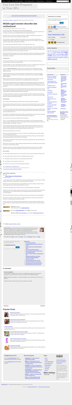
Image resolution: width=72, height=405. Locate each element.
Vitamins (66, 55)
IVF (54, 54)
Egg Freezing (57, 52)
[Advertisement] (54, 6)
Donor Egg (7, 20)
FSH (62, 52)
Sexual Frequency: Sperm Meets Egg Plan (34, 263)
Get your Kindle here (23, 213)
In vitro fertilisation (60, 54)
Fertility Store (49, 1)
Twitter (39, 236)
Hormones (50, 54)
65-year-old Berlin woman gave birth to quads (64, 95)
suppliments (54, 59)
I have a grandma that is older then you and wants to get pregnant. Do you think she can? (33, 367)
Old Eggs (11, 20)
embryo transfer (56, 57)
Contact (9, 1)
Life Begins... (63, 104)
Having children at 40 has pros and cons (33, 264)
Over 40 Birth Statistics (17, 1)
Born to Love (63, 108)
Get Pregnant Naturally (52, 115)
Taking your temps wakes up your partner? (18, 338)
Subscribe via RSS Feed (10, 245)
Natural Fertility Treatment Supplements (17, 319)
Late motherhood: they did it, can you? (33, 260)
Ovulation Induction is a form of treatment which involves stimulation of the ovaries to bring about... (33, 371)
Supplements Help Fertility (15, 345)
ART (51, 50)
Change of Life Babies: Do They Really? (33, 261)
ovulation (61, 57)
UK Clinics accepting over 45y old (32, 249)
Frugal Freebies (64, 76)
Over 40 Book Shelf (30, 1)
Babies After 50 (49, 106)
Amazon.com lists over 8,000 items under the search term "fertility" (24, 15)
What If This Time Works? (15, 312)
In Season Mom (50, 92)
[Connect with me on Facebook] (55, 27)
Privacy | (50, 34)
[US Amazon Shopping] (49, 42)
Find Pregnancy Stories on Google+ (44, 386)
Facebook (30, 236)
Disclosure (47, 368)
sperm (50, 59)
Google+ (12, 236)
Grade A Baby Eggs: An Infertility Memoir (13, 176)
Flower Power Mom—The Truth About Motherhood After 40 (52, 82)
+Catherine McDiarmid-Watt (32, 386)
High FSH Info (49, 90)
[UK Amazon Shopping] (55, 42)
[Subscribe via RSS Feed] (49, 27)
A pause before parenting (30, 242)
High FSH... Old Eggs (30, 258)
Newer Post (6, 305)
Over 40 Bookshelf (12, 358)
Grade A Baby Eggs (25, 207)
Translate (52, 39)
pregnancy (65, 57)
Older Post (43, 305)
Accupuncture (54, 50)
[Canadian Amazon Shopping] (52, 42)
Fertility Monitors (40, 1)
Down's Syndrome (51, 52)
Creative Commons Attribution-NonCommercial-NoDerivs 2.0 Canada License (61, 362)
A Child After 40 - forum (51, 85)
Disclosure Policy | (56, 34)
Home (3, 1)
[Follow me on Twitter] (52, 27)
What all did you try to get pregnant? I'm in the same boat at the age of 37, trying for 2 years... (33, 362)
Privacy (46, 370)
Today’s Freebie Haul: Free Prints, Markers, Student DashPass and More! (64, 79)
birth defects (50, 57)
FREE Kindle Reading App (38, 213)
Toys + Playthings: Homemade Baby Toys (64, 86)
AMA (49, 50)
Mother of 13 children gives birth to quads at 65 (64, 101)
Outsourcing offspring (8, 326)
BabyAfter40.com (4, 384)
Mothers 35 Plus (50, 79)
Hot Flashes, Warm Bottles (51, 104)
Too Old (14, 20)
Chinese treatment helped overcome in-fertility (19, 331)
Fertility (66, 52)
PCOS (58, 55)
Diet (62, 50)
